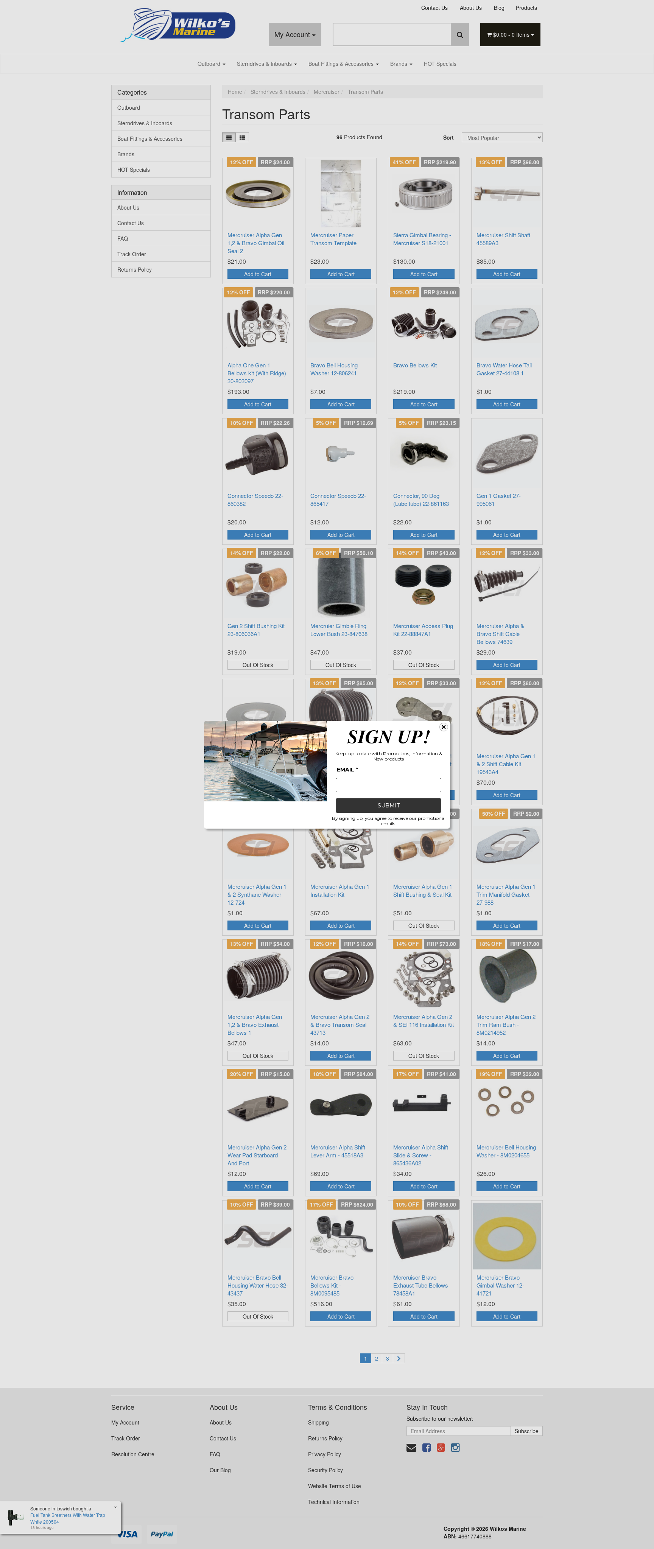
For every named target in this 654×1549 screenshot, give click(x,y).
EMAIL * (347, 769)
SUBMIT (389, 805)
